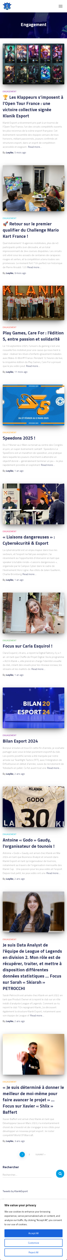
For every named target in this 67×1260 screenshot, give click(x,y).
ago (20, 152)
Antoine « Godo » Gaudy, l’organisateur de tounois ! (28, 843)
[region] (33, 1229)
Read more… (35, 147)
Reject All (33, 1252)
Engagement (9, 91)
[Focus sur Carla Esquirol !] (33, 613)
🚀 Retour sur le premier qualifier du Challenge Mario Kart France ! (31, 230)
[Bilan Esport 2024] (33, 707)
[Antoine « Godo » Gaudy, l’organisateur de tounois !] (33, 806)
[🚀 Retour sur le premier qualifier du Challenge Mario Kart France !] (33, 188)
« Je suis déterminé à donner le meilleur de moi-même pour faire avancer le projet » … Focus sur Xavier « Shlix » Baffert (33, 1099)
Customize (33, 1243)
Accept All (33, 1233)
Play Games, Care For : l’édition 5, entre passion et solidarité (33, 335)
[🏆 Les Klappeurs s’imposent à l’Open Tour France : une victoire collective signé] (33, 64)
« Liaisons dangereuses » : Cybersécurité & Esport (29, 540)
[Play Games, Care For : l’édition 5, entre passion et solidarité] (33, 303)
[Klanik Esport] (8, 6)
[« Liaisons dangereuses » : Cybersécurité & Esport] (33, 504)
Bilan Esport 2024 (20, 741)
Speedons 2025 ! (19, 438)
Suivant (39, 1154)
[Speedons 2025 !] (33, 405)
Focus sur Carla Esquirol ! (27, 646)
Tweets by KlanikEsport (15, 1191)
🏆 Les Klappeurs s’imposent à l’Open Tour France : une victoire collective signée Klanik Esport (33, 106)
